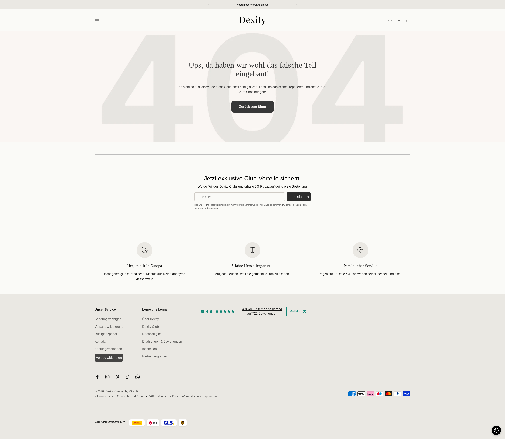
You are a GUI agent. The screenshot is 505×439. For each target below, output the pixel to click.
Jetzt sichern (299, 197)
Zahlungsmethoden (108, 349)
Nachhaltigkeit (152, 334)
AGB (151, 396)
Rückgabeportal (106, 334)
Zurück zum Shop (252, 106)
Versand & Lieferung (109, 326)
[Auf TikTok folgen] (127, 377)
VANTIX (134, 391)
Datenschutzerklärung (130, 396)
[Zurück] (208, 5)
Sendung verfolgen (108, 319)
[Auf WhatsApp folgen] (137, 377)
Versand (163, 396)
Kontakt (100, 341)
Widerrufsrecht (104, 396)
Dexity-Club (150, 326)
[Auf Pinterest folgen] (117, 377)
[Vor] (296, 5)
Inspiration (149, 349)
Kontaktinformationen (185, 396)
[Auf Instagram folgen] (107, 377)
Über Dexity (150, 319)
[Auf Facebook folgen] (97, 377)
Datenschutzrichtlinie (216, 205)
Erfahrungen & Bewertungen (162, 341)
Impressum (210, 396)
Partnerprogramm (154, 356)
